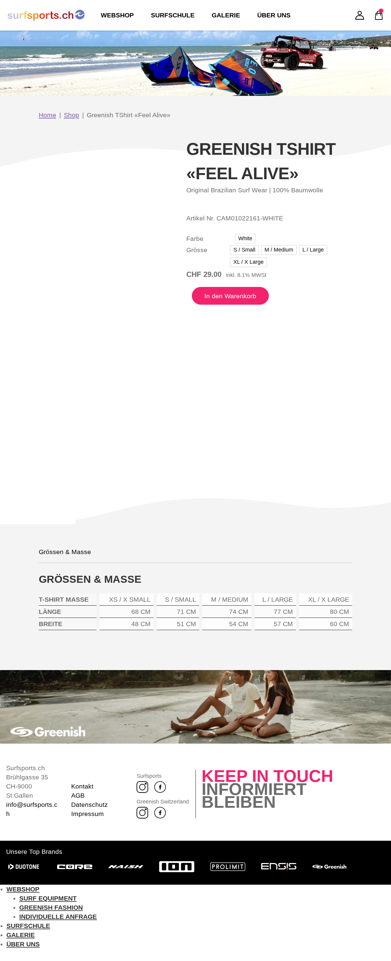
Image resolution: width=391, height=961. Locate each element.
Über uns (23, 944)
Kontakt (82, 786)
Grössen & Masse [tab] (65, 551)
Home (47, 114)
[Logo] (46, 15)
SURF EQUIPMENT (48, 898)
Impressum (87, 813)
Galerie (20, 934)
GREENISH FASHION (51, 907)
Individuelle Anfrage (58, 916)
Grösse (196, 249)
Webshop (22, 889)
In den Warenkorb (230, 295)
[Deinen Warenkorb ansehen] (379, 15)
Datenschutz (89, 804)
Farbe (194, 238)
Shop (71, 114)
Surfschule (28, 925)
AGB (78, 795)
